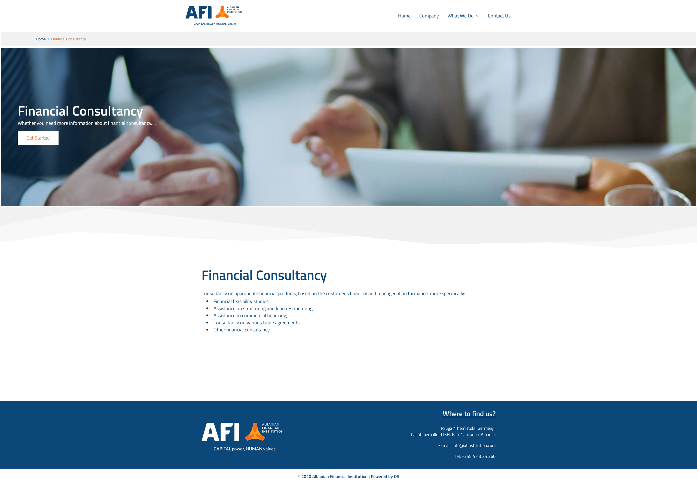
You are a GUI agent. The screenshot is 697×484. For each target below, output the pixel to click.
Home (404, 15)
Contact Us (499, 15)
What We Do (461, 15)
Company (429, 15)
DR (396, 476)
